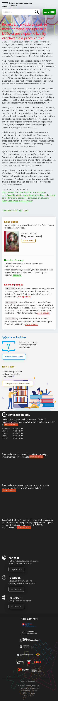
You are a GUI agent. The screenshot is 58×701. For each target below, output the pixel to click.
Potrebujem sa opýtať (14, 356)
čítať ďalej (17, 275)
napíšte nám (16, 569)
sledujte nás (16, 589)
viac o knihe (28, 240)
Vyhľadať (37, 12)
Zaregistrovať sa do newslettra (17, 383)
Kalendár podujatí (13, 284)
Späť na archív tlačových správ (15, 210)
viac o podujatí (24, 296)
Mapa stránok (29, 693)
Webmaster (29, 695)
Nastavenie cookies (29, 690)
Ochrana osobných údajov (29, 685)
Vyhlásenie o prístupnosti (29, 688)
